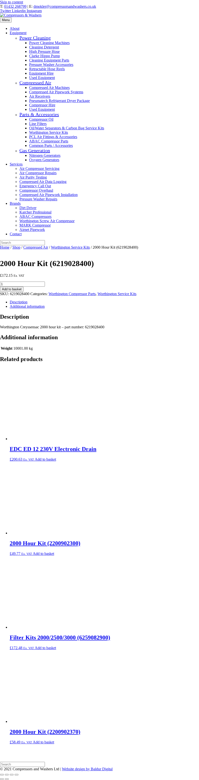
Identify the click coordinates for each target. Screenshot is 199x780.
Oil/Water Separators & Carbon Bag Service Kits (66, 128)
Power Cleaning (35, 37)
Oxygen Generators (44, 160)
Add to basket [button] (45, 459)
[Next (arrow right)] (7, 779)
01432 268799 (15, 6)
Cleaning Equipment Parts (49, 60)
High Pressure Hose (44, 51)
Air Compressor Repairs (38, 173)
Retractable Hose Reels (47, 69)
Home (4, 247)
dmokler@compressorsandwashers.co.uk (64, 6)
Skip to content (11, 2)
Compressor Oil (41, 119)
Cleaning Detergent (44, 47)
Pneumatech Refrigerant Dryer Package (59, 101)
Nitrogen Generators (44, 155)
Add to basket (12, 289)
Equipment (18, 33)
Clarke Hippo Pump (44, 56)
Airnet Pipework (32, 230)
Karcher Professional (35, 212)
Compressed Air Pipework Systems (56, 92)
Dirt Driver (27, 208)
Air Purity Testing (33, 177)
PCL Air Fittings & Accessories (53, 137)
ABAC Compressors (35, 216)
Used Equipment (42, 78)
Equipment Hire (41, 73)
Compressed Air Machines (49, 88)
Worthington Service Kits (48, 132)
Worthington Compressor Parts (72, 294)
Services (16, 164)
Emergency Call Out (35, 186)
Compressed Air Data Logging (42, 182)
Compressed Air (35, 82)
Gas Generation (34, 150)
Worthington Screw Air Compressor (47, 221)
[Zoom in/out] (2, 774)
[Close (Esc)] (16, 774)
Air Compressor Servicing (39, 168)
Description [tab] (18, 302)
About (14, 28)
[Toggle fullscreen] (7, 774)
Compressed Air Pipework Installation (48, 195)
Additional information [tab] (27, 306)
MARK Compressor (35, 225)
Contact (16, 234)
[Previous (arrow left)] (2, 779)
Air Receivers (39, 96)
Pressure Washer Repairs (38, 199)
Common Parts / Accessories (51, 145)
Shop (16, 247)
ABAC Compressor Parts (48, 141)
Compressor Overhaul (36, 190)
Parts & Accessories (39, 114)
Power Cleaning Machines (49, 43)
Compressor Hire (42, 105)
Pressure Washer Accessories (51, 65)
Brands (15, 203)
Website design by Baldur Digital (87, 769)
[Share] (12, 774)
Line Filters (38, 124)
